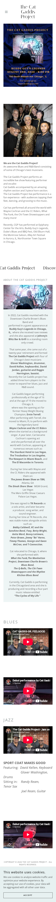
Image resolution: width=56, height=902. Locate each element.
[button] (7, 12)
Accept (28, 895)
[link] (28, 11)
